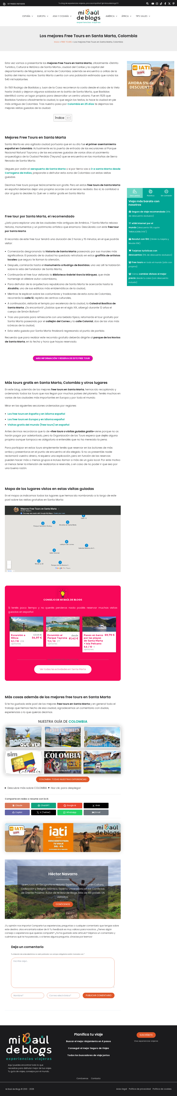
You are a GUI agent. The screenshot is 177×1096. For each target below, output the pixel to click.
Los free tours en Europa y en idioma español (36, 419)
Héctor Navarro (62, 873)
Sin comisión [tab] (166, 195)
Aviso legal (121, 1089)
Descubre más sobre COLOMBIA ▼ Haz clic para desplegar (44, 788)
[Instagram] (157, 3)
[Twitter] (169, 3)
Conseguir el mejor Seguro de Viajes (88, 1048)
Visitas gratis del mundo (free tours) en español (38, 424)
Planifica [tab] (150, 195)
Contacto (96, 1078)
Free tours (137, 262)
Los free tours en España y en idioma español (36, 413)
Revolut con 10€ (140, 239)
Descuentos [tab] (135, 195)
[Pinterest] (173, 3)
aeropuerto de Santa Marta (48, 169)
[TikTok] (161, 3)
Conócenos (63, 904)
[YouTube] (153, 3)
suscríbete (146, 1035)
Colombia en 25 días (80, 104)
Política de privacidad (140, 1089)
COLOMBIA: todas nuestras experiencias (62, 779)
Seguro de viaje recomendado (148, 211)
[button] (147, 4)
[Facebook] (165, 3)
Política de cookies (162, 1089)
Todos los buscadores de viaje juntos (88, 1055)
